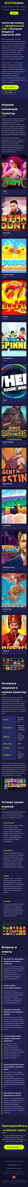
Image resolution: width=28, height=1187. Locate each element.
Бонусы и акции (15, 9)
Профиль (14, 13)
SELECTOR (14, 2)
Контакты (17, 6)
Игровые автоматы (8, 6)
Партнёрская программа (14, 1168)
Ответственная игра (10, 1161)
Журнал (23, 6)
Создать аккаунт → (14, 1147)
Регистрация (8, 92)
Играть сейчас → (10, 87)
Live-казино (5, 9)
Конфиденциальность (14, 1165)
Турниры (23, 9)
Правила (21, 1161)
